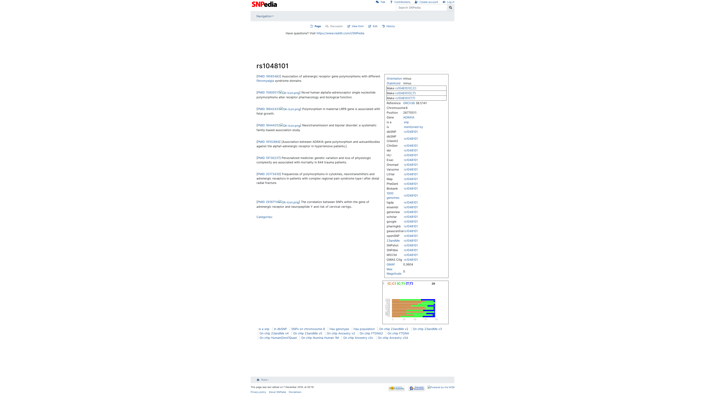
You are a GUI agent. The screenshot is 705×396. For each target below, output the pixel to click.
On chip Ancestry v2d (393, 338)
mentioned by (413, 127)
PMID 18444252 (269, 125)
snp (406, 122)
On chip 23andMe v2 (393, 329)
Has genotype (339, 329)
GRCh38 (409, 103)
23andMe (393, 240)
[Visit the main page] (265, 4)
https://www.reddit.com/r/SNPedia (340, 33)
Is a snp (264, 329)
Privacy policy (258, 392)
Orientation (394, 78)
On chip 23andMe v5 (307, 333)
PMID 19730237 (269, 158)
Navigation (264, 16)
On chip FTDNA (398, 333)
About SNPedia (277, 392)
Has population (364, 329)
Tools (264, 379)
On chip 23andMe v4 (274, 333)
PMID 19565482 (269, 76)
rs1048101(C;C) (405, 88)
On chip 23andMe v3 (427, 329)
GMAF (391, 264)
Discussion (336, 26)
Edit (375, 26)
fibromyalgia (265, 80)
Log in (450, 1)
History (390, 26)
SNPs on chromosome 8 (308, 329)
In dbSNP (280, 329)
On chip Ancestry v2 (341, 333)
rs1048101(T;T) (405, 98)
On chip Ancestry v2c (358, 338)
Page (318, 26)
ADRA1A (408, 117)
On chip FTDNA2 (371, 333)
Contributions (402, 1)
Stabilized (393, 83)
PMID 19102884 (268, 142)
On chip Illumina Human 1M (320, 338)
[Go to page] (450, 7)
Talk (382, 1)
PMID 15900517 (268, 92)
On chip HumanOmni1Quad (278, 338)
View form (358, 26)
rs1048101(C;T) (405, 93)
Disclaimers (295, 392)
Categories (264, 217)
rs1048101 (411, 131)
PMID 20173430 (269, 174)
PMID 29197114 (268, 202)
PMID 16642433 (269, 109)
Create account (429, 1)
